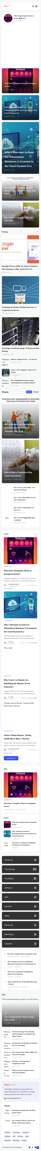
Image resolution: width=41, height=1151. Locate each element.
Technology (9, 148)
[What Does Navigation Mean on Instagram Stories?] (8, 18)
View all (37, 231)
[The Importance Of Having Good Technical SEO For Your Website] (7, 1045)
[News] (20, 916)
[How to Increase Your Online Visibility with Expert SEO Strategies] (7, 1054)
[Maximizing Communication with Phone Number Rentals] (7, 1112)
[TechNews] (20, 878)
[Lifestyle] (20, 944)
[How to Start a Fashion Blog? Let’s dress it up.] (8, 511)
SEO (6, 1013)
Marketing (8, 566)
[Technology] (20, 869)
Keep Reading (8, 588)
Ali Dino (10, 642)
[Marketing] (20, 934)
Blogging (8, 420)
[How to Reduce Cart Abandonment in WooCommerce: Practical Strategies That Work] (20, 416)
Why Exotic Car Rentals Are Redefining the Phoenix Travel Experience (17, 683)
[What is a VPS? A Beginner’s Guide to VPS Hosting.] (6, 373)
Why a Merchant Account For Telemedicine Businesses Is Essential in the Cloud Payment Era (20, 110)
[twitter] (32, 1147)
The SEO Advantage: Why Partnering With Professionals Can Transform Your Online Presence (23, 1034)
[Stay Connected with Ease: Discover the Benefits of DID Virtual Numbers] (7, 1122)
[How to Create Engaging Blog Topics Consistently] (8, 521)
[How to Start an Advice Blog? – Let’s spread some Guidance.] (8, 490)
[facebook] (29, 1147)
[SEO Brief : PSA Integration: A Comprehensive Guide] (7, 1063)
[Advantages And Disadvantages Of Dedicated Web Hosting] (20, 331)
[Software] (20, 888)
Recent (29, 392)
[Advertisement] (20, 44)
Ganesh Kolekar (13, 584)
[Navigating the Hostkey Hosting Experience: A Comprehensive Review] (20, 290)
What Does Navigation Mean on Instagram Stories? (22, 954)
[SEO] (20, 897)
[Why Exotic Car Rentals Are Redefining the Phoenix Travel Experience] (20, 660)
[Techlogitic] (7, 6)
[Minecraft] (20, 925)
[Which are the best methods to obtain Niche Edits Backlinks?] (7, 1072)
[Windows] (20, 860)
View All (35, 533)
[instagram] (35, 1147)
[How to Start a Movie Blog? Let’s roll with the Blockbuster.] (8, 501)
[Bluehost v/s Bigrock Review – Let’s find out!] (6, 362)
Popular (35, 392)
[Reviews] (20, 906)
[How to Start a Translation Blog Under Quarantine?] (20, 461)
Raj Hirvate (8, 435)
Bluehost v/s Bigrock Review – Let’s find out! (24, 359)
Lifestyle (7, 676)
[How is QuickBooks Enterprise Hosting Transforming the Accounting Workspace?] (6, 383)
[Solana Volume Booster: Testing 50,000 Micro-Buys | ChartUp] (20, 715)
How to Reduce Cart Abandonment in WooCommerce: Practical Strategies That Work (20, 191)
